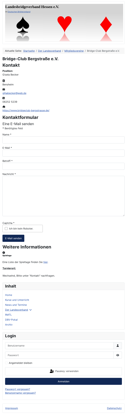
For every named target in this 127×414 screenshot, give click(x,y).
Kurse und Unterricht (17, 299)
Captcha (8, 223)
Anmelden (63, 381)
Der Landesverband (16, 309)
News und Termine (16, 304)
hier (45, 262)
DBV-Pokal (11, 319)
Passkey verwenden (67, 371)
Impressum (11, 408)
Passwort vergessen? (17, 389)
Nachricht (9, 174)
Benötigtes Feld (12, 128)
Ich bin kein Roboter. (21, 228)
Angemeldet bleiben (20, 362)
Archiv (9, 324)
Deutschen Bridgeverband (19, 12)
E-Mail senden (13, 238)
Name (6, 134)
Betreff (7, 160)
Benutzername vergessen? (20, 392)
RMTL (8, 314)
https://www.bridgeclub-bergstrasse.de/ (25, 110)
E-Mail (7, 147)
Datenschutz (114, 408)
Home (8, 294)
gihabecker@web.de (14, 93)
